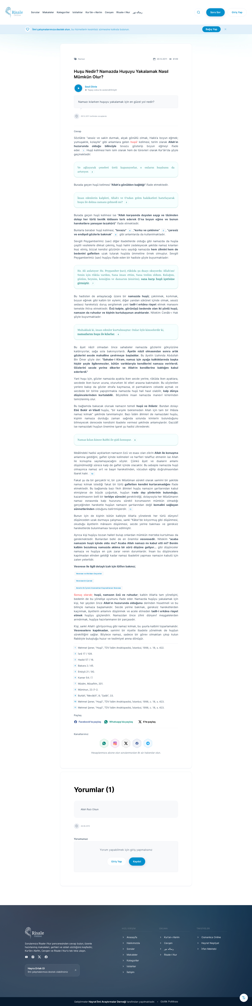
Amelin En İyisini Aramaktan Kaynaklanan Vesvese (98, 588)
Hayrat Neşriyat (210, 943)
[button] (109, 12)
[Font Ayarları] (244, 998)
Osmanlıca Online (211, 937)
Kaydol (137, 861)
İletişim (130, 972)
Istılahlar (78, 12)
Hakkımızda (133, 943)
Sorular (35, 12)
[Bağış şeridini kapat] (225, 29)
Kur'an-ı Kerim (171, 937)
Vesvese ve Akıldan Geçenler (89, 574)
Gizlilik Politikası (169, 1001)
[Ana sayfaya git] (14, 12)
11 (130, 509)
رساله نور (137, 12)
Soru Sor (215, 12)
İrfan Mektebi (208, 948)
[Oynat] (78, 88)
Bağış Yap (211, 29)
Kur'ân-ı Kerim (94, 12)
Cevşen (109, 12)
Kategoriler (63, 12)
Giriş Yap (237, 12)
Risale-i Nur (123, 12)
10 (92, 474)
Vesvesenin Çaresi (84, 581)
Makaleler (48, 12)
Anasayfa (132, 937)
